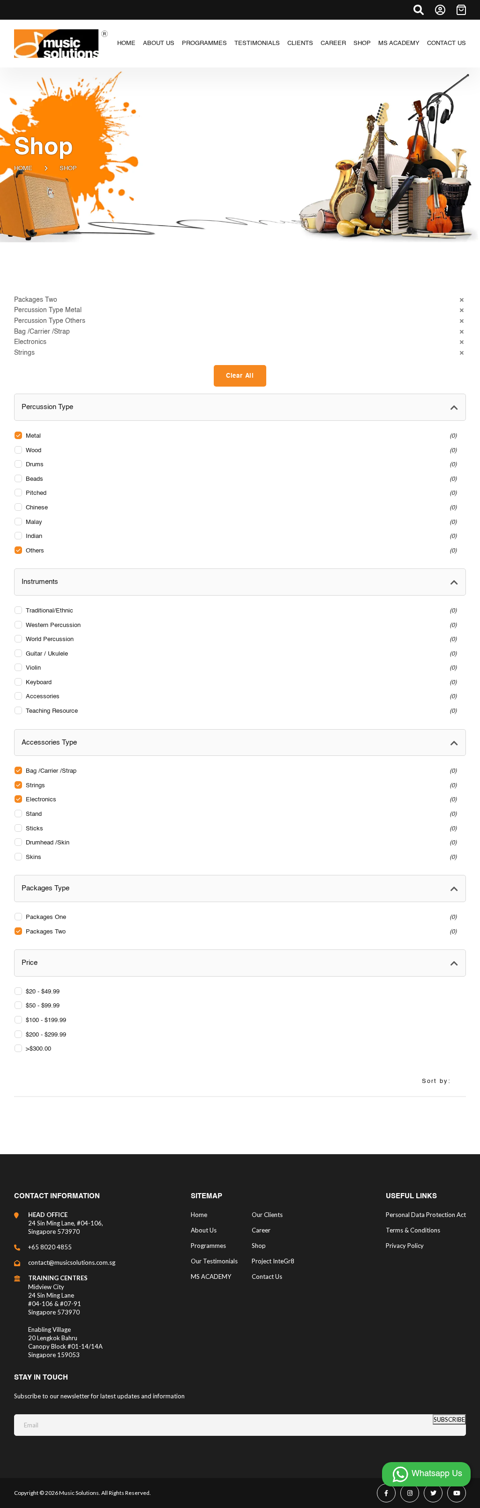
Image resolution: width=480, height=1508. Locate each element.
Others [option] (240, 551)
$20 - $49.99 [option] (43, 992)
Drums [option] (240, 465)
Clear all (240, 376)
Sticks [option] (240, 829)
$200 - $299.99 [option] (46, 1035)
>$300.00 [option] (38, 1049)
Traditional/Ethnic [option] (240, 611)
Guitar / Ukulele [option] (240, 654)
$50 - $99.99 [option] (43, 1006)
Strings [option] (240, 786)
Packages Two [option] (240, 932)
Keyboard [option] (240, 682)
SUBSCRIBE (449, 1419)
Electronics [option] (240, 800)
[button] (240, 300)
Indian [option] (240, 536)
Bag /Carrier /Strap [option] (240, 771)
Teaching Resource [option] (240, 711)
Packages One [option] (240, 917)
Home (23, 168)
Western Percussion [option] (240, 625)
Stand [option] (240, 814)
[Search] (418, 10)
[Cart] (461, 10)
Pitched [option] (240, 493)
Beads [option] (240, 479)
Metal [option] (240, 436)
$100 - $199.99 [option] (46, 1020)
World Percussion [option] (240, 639)
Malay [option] (240, 522)
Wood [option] (240, 451)
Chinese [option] (240, 508)
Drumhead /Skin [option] (240, 843)
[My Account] (440, 10)
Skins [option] (240, 857)
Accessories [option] (240, 697)
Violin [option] (240, 668)
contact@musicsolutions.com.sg (71, 1262)
